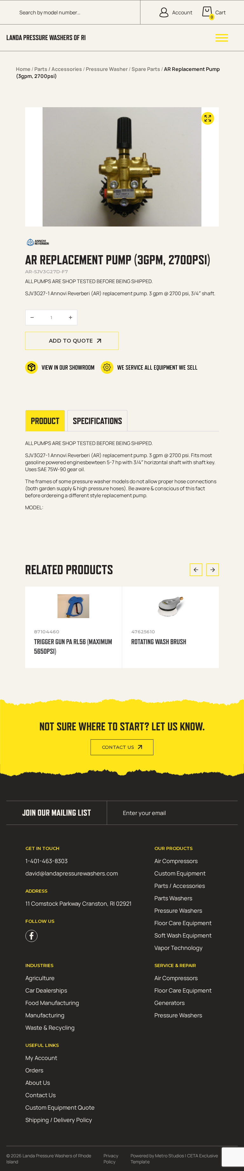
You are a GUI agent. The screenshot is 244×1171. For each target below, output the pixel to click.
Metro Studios (169, 1156)
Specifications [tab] (97, 420)
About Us (37, 1082)
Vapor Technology (178, 947)
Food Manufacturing (52, 1003)
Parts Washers (173, 898)
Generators (169, 1003)
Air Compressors (176, 861)
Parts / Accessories (58, 69)
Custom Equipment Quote (60, 1107)
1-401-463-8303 (46, 861)
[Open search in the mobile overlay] (75, 12)
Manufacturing (44, 1015)
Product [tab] (45, 420)
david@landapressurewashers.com (71, 873)
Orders (34, 1070)
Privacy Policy (111, 1159)
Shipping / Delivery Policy (58, 1120)
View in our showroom (68, 367)
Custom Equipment (180, 873)
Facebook (31, 936)
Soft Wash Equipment (183, 935)
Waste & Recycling (50, 1027)
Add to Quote (71, 341)
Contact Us (118, 747)
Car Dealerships (46, 990)
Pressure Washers (178, 910)
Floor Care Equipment (183, 923)
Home (23, 69)
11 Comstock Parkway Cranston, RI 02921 (78, 903)
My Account (41, 1058)
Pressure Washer (107, 69)
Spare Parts (146, 69)
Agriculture (40, 978)
